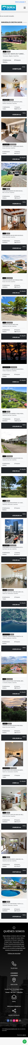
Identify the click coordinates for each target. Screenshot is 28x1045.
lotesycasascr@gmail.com (14, 1006)
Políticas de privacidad (14, 953)
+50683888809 (14, 973)
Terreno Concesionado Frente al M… (12, 636)
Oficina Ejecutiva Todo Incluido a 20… (13, 592)
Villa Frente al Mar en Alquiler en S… (13, 369)
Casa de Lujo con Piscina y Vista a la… (13, 903)
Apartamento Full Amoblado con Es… (13, 146)
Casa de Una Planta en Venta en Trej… (13, 814)
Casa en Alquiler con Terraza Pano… (12, 280)
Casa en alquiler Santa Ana (10, 324)
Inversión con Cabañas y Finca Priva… (13, 413)
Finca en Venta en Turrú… (14, 54)
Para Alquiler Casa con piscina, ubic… (13, 681)
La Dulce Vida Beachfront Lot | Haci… (12, 502)
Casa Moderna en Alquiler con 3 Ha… (12, 458)
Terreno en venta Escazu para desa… (12, 725)
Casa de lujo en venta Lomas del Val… (13, 859)
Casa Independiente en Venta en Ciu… (12, 191)
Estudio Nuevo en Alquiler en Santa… (12, 770)
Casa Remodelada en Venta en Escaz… (13, 235)
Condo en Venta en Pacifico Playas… (12, 101)
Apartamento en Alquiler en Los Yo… (12, 547)
